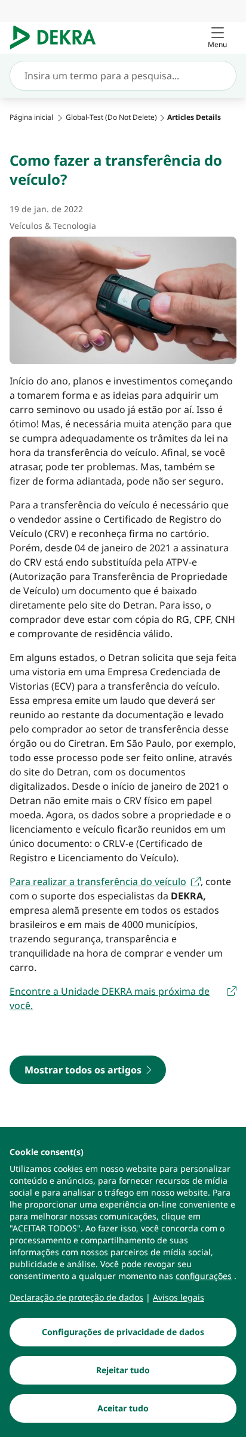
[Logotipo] (58, 37)
